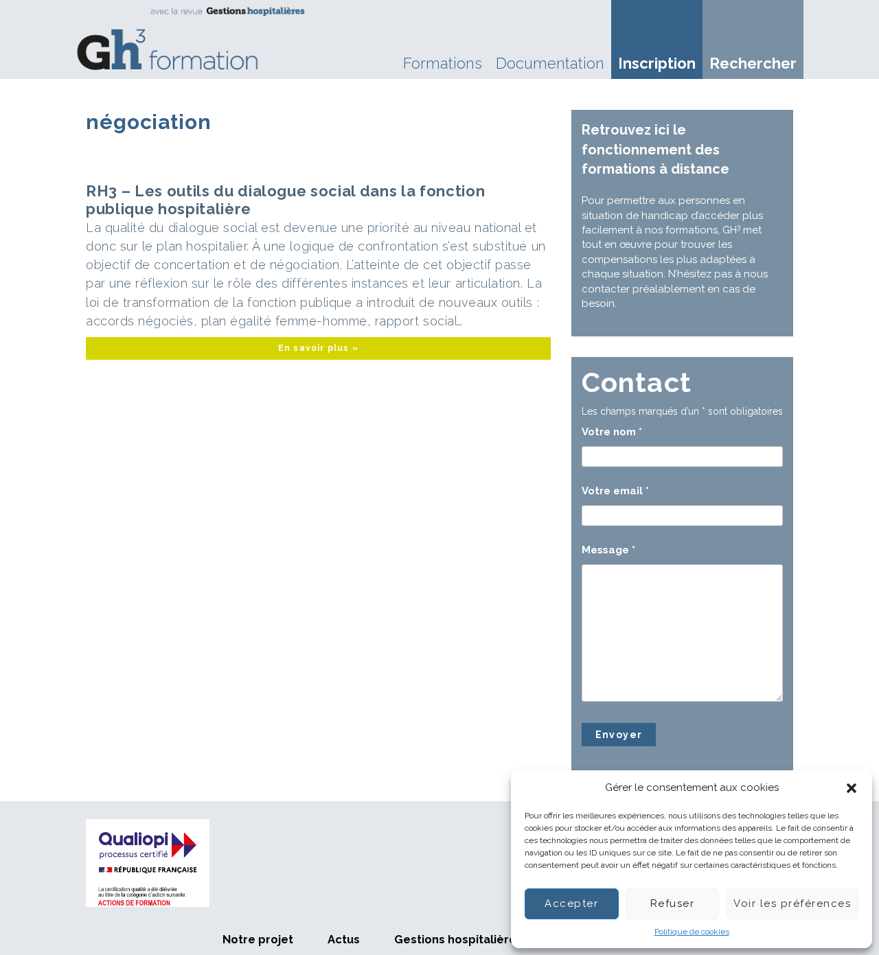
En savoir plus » (318, 348)
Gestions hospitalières (458, 939)
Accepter (571, 903)
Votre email (615, 491)
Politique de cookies (691, 931)
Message (608, 550)
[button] (851, 788)
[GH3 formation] (192, 38)
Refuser (672, 903)
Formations (442, 63)
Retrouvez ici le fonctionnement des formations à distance (655, 149)
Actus (344, 939)
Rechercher (753, 63)
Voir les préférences (792, 903)
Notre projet (257, 939)
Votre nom (612, 432)
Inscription (657, 63)
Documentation (550, 63)
